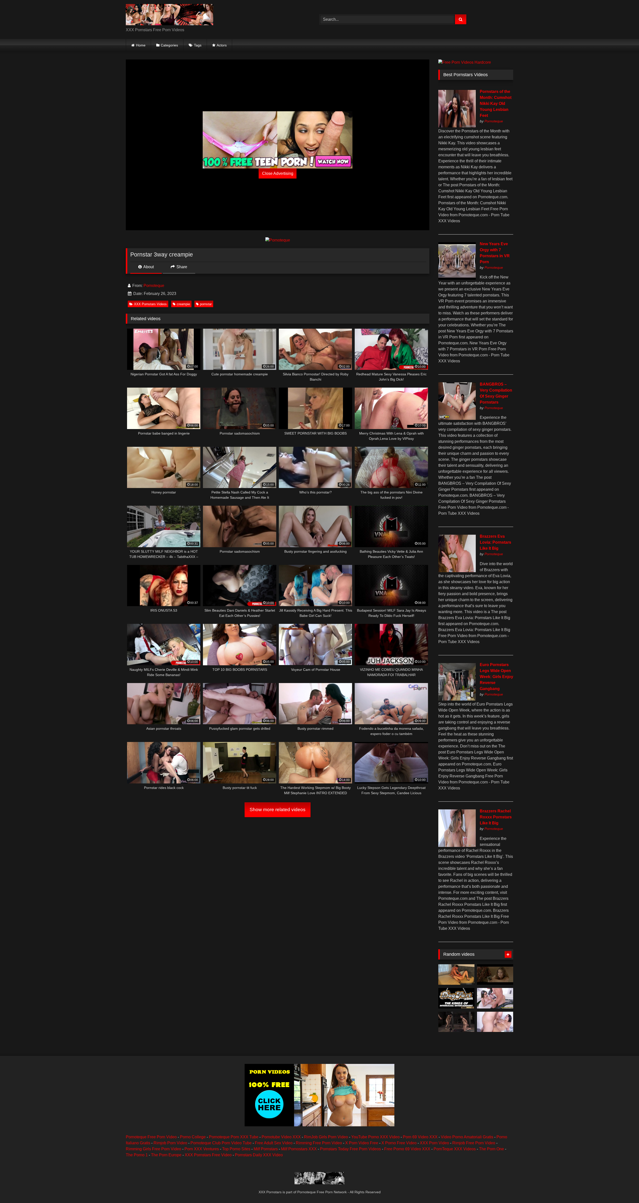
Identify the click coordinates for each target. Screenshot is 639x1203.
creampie (183, 304)
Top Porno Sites (236, 1149)
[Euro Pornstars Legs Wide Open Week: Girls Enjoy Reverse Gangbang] (457, 699)
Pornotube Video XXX (281, 1137)
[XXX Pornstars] (169, 15)
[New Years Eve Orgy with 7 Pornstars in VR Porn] (457, 278)
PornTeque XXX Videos (455, 1149)
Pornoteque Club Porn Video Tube (221, 1143)
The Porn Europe (166, 1155)
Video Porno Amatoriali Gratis (467, 1137)
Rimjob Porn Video (170, 1143)
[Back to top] (623, 1188)
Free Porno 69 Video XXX (407, 1149)
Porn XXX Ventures (201, 1149)
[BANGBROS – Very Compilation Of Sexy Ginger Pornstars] (457, 418)
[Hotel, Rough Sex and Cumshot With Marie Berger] (456, 974)
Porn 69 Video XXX (420, 1137)
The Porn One (491, 1149)
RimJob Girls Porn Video (326, 1137)
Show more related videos (278, 809)
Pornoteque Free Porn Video (151, 1137)
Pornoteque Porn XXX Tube (233, 1137)
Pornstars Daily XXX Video (259, 1155)
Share (181, 267)
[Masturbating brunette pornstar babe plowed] (495, 1022)
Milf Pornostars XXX (299, 1149)
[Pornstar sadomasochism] (456, 1022)
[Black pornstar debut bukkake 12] (456, 998)
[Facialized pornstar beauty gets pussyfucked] (495, 998)
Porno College (193, 1137)
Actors (222, 45)
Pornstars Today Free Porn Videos (350, 1149)
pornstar (206, 304)
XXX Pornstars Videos (150, 304)
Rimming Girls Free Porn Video (153, 1149)
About (148, 267)
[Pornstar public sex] (495, 974)
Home (141, 45)
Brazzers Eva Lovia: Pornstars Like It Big (495, 542)
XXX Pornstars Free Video (208, 1155)
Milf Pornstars (266, 1149)
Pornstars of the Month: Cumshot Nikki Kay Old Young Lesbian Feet (495, 103)
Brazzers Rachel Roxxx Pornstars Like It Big (496, 817)
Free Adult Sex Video (274, 1143)
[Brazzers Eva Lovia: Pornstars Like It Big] (457, 571)
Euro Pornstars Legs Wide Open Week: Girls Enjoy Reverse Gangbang (496, 677)
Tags (197, 45)
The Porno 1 (137, 1155)
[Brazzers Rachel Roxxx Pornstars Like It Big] (457, 845)
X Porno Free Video (399, 1143)
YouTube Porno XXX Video (375, 1137)
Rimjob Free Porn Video (473, 1143)
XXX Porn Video (434, 1143)
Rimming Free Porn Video (319, 1143)
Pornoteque (154, 285)
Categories (169, 45)
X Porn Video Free (361, 1143)
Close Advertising (277, 173)
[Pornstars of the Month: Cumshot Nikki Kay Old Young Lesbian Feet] (457, 126)
